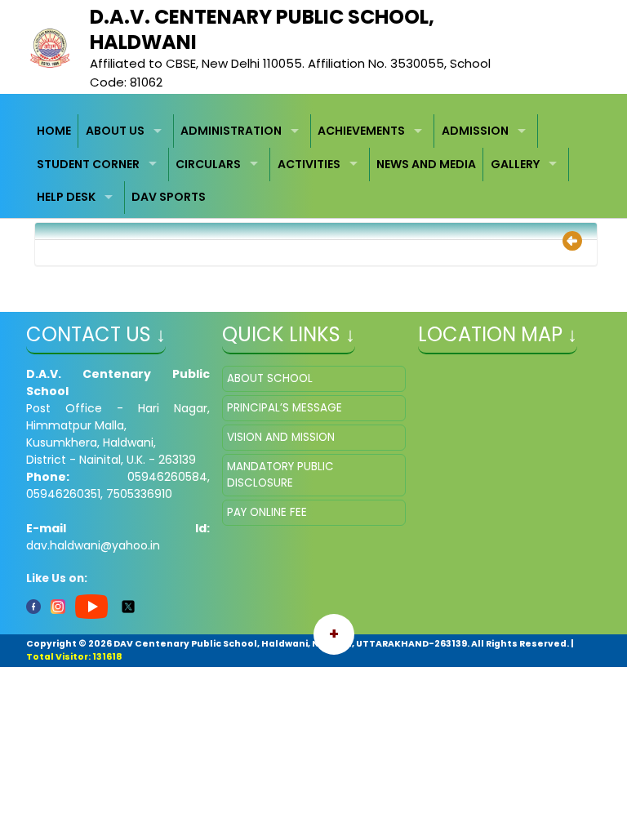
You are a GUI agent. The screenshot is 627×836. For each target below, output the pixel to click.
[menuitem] (54, 131)
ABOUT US (115, 130)
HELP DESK (66, 197)
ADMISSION (475, 130)
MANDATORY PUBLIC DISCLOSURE (280, 475)
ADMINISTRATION (231, 130)
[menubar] (314, 164)
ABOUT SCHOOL (270, 378)
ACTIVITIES (309, 164)
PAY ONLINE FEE (267, 512)
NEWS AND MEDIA (426, 164)
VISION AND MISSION (281, 437)
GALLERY (515, 164)
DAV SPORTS (168, 197)
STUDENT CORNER (88, 164)
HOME (54, 130)
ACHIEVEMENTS (361, 130)
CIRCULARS (208, 164)
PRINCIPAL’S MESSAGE (284, 408)
